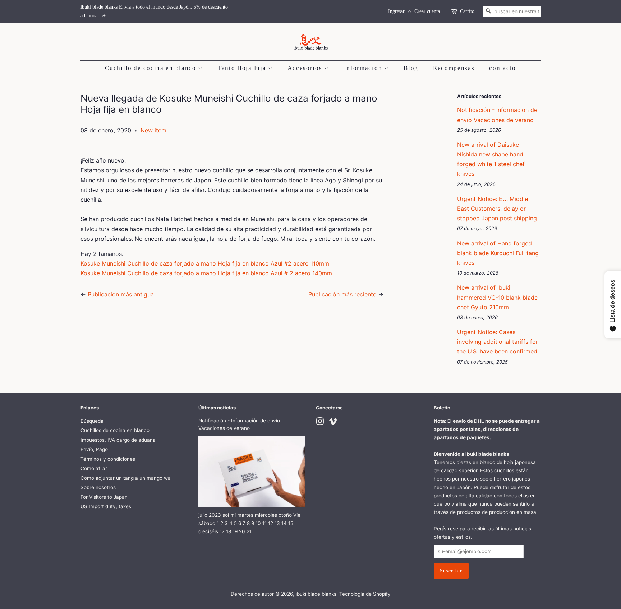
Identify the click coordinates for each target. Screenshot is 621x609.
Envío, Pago (94, 449)
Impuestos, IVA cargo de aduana (118, 440)
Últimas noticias (217, 408)
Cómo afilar (93, 468)
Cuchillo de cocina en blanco (151, 68)
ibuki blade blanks (316, 594)
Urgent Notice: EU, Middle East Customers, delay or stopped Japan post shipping (497, 208)
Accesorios (306, 68)
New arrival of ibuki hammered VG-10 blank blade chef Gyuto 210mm (497, 297)
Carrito (467, 11)
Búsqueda (92, 421)
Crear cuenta (427, 11)
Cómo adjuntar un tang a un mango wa (125, 478)
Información (364, 68)
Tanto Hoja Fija (243, 68)
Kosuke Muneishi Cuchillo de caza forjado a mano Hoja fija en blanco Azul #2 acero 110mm (204, 263)
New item (153, 130)
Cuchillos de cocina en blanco (115, 430)
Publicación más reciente (342, 294)
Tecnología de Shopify (365, 594)
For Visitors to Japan (104, 497)
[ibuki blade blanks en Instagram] (320, 423)
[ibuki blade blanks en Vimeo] (333, 423)
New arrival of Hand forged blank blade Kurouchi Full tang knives (498, 253)
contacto (502, 68)
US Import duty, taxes (105, 506)
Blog (411, 68)
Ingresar (396, 11)
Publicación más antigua (121, 294)
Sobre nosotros (98, 487)
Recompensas (454, 68)
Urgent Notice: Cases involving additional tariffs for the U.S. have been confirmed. (498, 341)
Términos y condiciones (107, 459)
